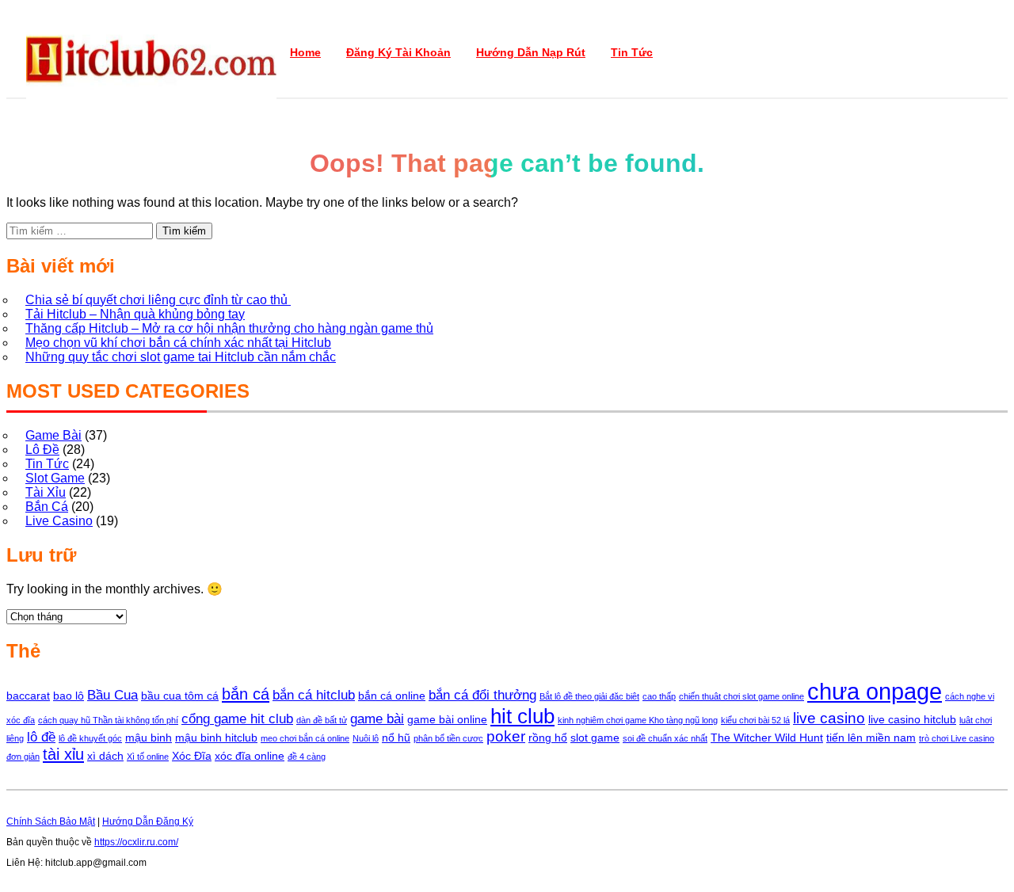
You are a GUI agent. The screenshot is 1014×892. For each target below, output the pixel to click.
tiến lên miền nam (871, 737)
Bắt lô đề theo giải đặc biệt (589, 696)
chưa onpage (874, 691)
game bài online (447, 719)
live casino (829, 718)
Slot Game (55, 478)
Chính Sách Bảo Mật (50, 821)
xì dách (105, 755)
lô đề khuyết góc (90, 738)
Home (305, 52)
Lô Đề (42, 449)
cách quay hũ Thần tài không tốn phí (108, 720)
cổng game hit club (237, 718)
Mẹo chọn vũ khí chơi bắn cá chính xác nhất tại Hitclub (178, 342)
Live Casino (59, 521)
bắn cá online (391, 695)
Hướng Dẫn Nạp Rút (530, 52)
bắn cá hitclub (314, 695)
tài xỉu (63, 754)
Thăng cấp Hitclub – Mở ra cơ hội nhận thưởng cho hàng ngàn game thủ (229, 328)
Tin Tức (632, 52)
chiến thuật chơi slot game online (741, 696)
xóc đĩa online (249, 755)
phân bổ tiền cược (448, 738)
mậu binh (148, 737)
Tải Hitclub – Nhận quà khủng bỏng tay (135, 314)
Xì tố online (148, 756)
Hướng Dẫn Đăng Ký (147, 821)
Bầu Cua (112, 695)
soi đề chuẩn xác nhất (665, 738)
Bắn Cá (46, 506)
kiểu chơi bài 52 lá (755, 720)
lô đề (41, 737)
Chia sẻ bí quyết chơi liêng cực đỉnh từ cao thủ (158, 300)
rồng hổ (547, 737)
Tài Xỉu (45, 492)
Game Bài (53, 435)
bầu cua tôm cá (180, 695)
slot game (594, 737)
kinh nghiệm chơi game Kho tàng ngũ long (638, 720)
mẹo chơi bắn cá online (305, 738)
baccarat (28, 695)
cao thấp (659, 696)
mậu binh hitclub (216, 737)
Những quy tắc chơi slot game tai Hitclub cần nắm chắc (180, 357)
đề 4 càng (307, 756)
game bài (377, 718)
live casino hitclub (912, 719)
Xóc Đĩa (192, 755)
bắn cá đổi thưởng (482, 695)
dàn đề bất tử (321, 720)
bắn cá (245, 694)
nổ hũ (396, 737)
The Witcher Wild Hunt (767, 737)
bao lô (68, 695)
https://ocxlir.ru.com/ (136, 842)
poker (505, 736)
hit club (522, 716)
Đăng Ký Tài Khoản (398, 52)
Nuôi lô (366, 738)
